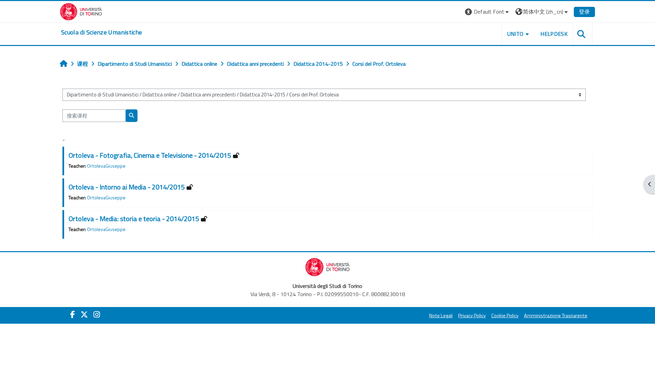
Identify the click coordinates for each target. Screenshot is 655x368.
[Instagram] (97, 314)
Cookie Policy (505, 315)
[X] (84, 314)
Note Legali (441, 315)
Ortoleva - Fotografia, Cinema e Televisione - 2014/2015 (150, 155)
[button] (487, 11)
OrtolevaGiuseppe (106, 166)
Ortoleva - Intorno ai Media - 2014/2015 (127, 187)
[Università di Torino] (81, 11)
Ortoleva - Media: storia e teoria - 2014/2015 (134, 218)
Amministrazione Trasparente (555, 315)
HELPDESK (554, 34)
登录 (584, 11)
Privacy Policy (472, 315)
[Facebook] (73, 314)
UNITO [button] (515, 34)
